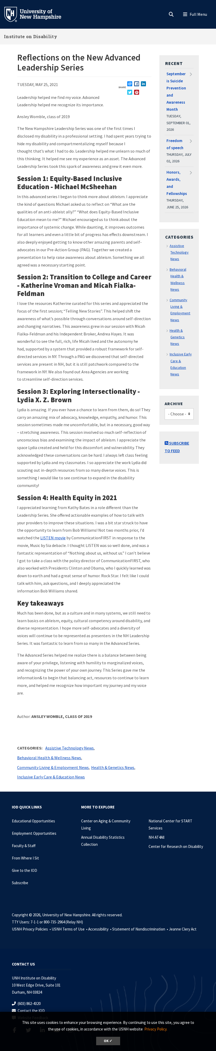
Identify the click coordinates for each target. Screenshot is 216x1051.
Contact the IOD (31, 1010)
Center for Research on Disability (176, 846)
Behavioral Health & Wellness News (49, 757)
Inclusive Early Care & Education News (51, 777)
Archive (174, 403)
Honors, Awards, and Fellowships (176, 183)
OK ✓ (108, 1041)
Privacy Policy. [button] (155, 1029)
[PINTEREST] (136, 92)
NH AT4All (156, 837)
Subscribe (20, 882)
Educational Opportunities (33, 820)
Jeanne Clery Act (183, 929)
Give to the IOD (24, 870)
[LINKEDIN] (143, 83)
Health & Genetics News (112, 767)
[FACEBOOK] (136, 83)
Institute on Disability (30, 36)
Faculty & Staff (24, 845)
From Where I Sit (25, 858)
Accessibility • (100, 929)
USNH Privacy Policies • (32, 929)
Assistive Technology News (69, 748)
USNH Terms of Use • (70, 929)
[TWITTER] (129, 92)
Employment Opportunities (34, 833)
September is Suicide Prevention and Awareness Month (176, 91)
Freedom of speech (174, 144)
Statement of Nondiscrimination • (140, 929)
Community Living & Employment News (53, 767)
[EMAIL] (129, 83)
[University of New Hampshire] (37, 14)
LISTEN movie (53, 537)
